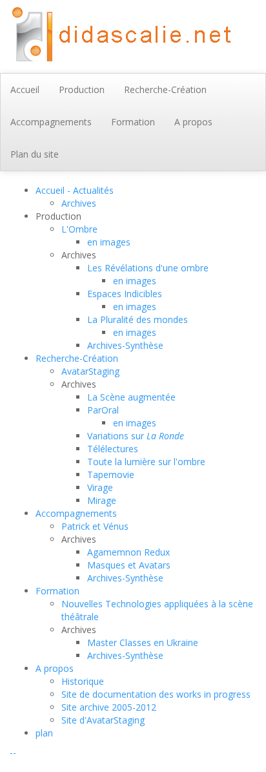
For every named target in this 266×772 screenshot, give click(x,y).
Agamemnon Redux (128, 552)
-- (13, 752)
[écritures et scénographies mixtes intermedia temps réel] (119, 35)
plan (44, 733)
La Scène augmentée (131, 397)
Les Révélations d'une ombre (148, 268)
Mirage (101, 500)
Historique (82, 681)
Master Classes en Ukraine (142, 642)
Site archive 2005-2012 (108, 707)
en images (108, 242)
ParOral (103, 410)
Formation (57, 591)
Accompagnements (76, 513)
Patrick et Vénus (94, 526)
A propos (55, 668)
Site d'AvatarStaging (103, 720)
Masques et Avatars (128, 565)
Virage (100, 487)
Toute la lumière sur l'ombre (146, 461)
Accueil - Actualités (75, 190)
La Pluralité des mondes (137, 319)
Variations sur (135, 436)
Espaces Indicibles (124, 293)
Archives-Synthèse (125, 345)
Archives (78, 203)
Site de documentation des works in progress (156, 694)
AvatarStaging (90, 371)
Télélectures (112, 449)
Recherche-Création (77, 358)
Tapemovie (110, 474)
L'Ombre (79, 229)
